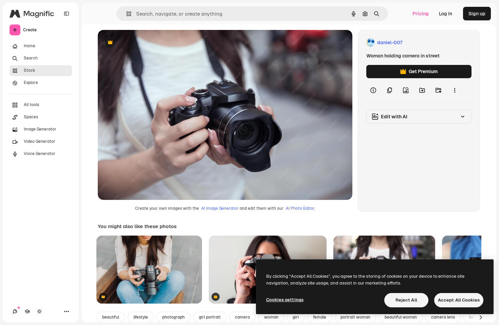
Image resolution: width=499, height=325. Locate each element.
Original (141, 42)
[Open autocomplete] (126, 13)
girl (296, 317)
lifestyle (140, 317)
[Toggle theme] (39, 311)
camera (242, 317)
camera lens (443, 317)
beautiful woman (401, 317)
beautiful (110, 317)
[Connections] (15, 311)
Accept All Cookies (459, 300)
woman (271, 317)
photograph (173, 317)
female (319, 317)
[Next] (481, 317)
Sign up (476, 14)
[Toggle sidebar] (66, 13)
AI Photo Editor (300, 208)
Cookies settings (284, 300)
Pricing (420, 14)
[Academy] (27, 311)
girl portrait (210, 317)
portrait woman (355, 317)
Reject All (406, 300)
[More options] (454, 90)
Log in (445, 14)
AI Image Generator (220, 208)
